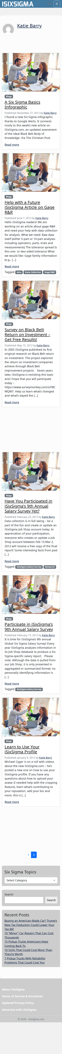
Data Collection (33, 272)
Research (50, 566)
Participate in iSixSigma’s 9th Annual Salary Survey (29, 626)
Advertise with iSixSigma (19, 1010)
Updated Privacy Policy (18, 1003)
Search (8, 894)
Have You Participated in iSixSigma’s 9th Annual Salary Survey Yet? (28, 506)
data (19, 272)
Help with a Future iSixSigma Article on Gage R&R (30, 207)
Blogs (9, 96)
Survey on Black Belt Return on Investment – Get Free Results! (27, 334)
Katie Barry (29, 25)
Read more (12, 144)
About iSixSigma (13, 989)
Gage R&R (50, 272)
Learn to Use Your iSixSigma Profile (22, 749)
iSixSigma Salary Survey (29, 566)
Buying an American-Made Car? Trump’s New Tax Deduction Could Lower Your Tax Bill (30, 925)
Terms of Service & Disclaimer (22, 996)
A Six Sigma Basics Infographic (22, 104)
